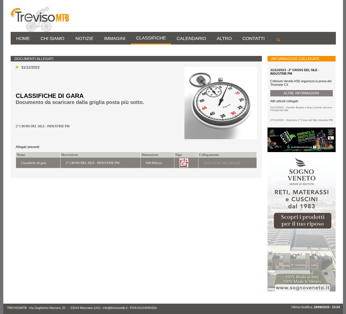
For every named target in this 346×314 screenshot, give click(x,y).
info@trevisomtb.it (115, 308)
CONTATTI (253, 38)
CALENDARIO (191, 38)
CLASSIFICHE (151, 37)
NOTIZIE (84, 38)
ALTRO (224, 38)
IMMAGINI (114, 38)
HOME (23, 38)
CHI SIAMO (52, 38)
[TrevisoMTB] (39, 31)
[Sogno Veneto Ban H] (301, 290)
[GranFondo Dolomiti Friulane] (301, 151)
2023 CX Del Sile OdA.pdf (221, 163)
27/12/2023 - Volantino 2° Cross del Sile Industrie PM (301, 120)
